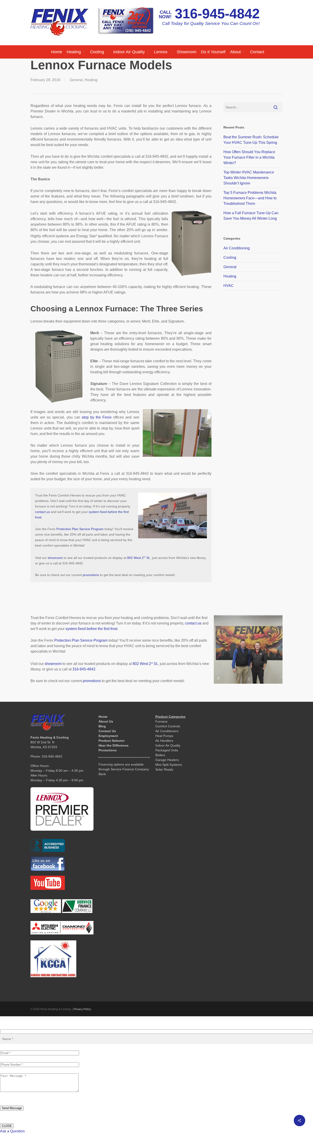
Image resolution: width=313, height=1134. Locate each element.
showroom (55, 558)
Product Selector (112, 740)
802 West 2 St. (138, 558)
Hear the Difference (114, 745)
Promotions (108, 750)
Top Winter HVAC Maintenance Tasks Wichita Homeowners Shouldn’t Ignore (248, 177)
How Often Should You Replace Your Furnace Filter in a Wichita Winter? (249, 157)
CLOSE (7, 1126)
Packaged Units (166, 750)
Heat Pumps (164, 736)
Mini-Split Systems (168, 764)
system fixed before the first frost (91, 629)
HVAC (228, 286)
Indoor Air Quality (167, 745)
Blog (102, 726)
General (76, 80)
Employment (108, 736)
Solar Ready (164, 769)
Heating (91, 80)
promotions (91, 575)
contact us (42, 512)
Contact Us (107, 731)
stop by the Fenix (97, 417)
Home (103, 716)
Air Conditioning (236, 248)
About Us (106, 721)
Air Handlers (164, 740)
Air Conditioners (166, 731)
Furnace (161, 721)
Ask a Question (12, 1131)
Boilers (160, 755)
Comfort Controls (167, 726)
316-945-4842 (217, 13)
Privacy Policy (82, 1009)
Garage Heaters (167, 760)
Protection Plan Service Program (80, 529)
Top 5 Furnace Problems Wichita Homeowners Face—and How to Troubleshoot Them (250, 198)
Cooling (229, 257)
